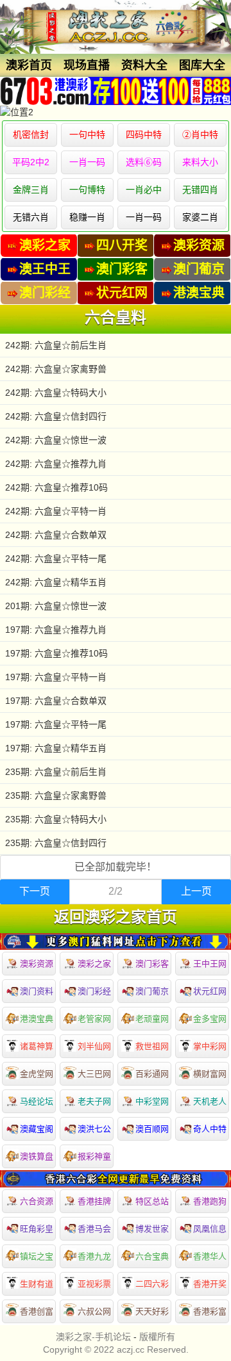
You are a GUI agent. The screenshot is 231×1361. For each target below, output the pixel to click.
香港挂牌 (94, 1201)
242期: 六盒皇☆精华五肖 (56, 582)
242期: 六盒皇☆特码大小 (56, 392)
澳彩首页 (29, 65)
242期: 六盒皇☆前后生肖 (56, 345)
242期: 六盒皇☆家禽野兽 (56, 369)
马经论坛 (36, 1101)
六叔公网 (94, 1311)
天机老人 (210, 1101)
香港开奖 (210, 1284)
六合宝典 (152, 1256)
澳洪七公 (94, 1129)
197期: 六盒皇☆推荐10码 (56, 653)
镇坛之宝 (36, 1256)
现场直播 (87, 65)
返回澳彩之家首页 (115, 917)
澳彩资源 (36, 963)
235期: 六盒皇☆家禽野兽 (56, 795)
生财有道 (36, 1284)
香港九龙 (94, 1256)
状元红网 (210, 991)
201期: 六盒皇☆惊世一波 (56, 606)
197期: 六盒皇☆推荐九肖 (56, 629)
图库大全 (202, 65)
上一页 (196, 891)
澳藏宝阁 (36, 1129)
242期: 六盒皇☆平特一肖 (56, 511)
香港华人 (210, 1256)
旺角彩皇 (36, 1229)
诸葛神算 (36, 1046)
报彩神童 (94, 1156)
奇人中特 (210, 1129)
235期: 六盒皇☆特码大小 (56, 819)
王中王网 (210, 963)
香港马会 (94, 1229)
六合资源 (36, 1201)
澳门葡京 (152, 991)
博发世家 (152, 1229)
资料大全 (144, 65)
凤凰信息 (210, 1229)
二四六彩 (152, 1284)
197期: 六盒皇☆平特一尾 (56, 724)
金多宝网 (210, 1018)
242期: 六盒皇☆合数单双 (56, 535)
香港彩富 (210, 1311)
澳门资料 (36, 991)
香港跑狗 (210, 1201)
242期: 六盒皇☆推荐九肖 (56, 464)
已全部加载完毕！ (115, 866)
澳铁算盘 (36, 1156)
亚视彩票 (94, 1284)
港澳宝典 (36, 1018)
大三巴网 (94, 1074)
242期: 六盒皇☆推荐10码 (56, 487)
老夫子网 (94, 1101)
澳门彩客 (152, 963)
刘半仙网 (94, 1046)
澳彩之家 (94, 963)
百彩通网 (152, 1074)
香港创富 (36, 1311)
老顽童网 (152, 1018)
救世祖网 (152, 1046)
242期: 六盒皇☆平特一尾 (56, 558)
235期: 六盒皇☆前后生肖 (56, 772)
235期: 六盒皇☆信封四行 (56, 843)
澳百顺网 (152, 1129)
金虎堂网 (36, 1074)
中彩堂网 (152, 1101)
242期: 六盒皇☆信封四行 (56, 416)
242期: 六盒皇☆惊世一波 (56, 440)
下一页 (34, 891)
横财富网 (210, 1074)
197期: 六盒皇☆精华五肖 (56, 748)
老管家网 (94, 1018)
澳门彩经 (94, 991)
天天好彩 (152, 1311)
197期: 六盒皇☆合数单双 (56, 701)
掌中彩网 (210, 1046)
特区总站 (152, 1201)
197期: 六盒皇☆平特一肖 (56, 677)
